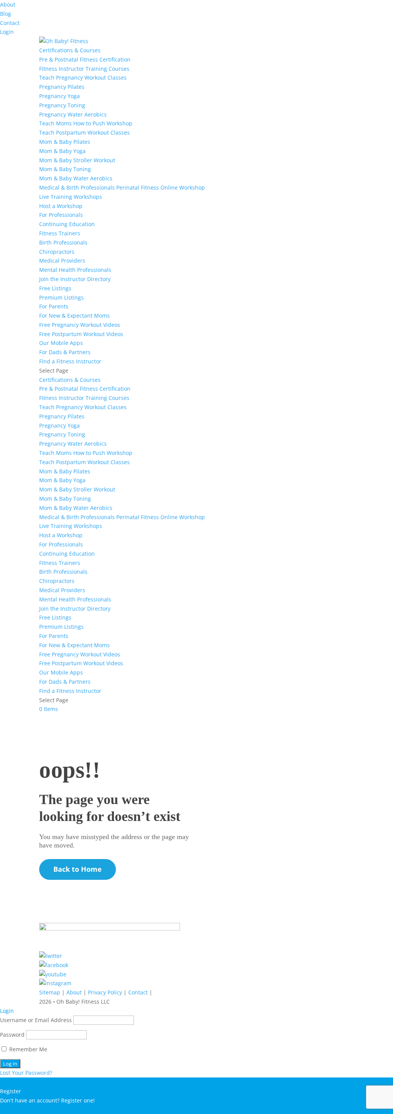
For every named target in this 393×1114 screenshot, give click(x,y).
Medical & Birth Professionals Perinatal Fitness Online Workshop (122, 187)
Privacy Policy (105, 992)
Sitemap (49, 992)
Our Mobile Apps (61, 342)
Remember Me (27, 1049)
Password (12, 1034)
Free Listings (55, 288)
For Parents (53, 306)
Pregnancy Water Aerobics (73, 114)
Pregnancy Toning (62, 105)
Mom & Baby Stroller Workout (77, 160)
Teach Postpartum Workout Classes (84, 132)
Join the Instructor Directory (75, 279)
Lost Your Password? (26, 1072)
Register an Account (25, 1109)
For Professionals (61, 214)
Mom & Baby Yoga (62, 151)
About (7, 4)
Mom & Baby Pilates (64, 141)
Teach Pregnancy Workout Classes (83, 77)
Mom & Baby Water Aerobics (75, 178)
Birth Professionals (63, 242)
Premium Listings (61, 297)
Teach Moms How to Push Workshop (85, 123)
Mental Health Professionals (75, 269)
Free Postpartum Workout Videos (81, 334)
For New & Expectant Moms (74, 315)
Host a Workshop (61, 206)
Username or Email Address (36, 1020)
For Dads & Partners (65, 352)
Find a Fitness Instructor (70, 361)
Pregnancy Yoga (59, 96)
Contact (10, 23)
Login (7, 31)
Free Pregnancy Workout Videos (79, 324)
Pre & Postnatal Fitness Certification (84, 59)
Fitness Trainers (59, 233)
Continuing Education (67, 224)
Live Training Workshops (70, 196)
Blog (5, 13)
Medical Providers (62, 260)
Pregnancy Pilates (61, 86)
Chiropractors (56, 251)
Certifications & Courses (70, 50)
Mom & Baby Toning (65, 169)
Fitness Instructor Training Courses (84, 68)
